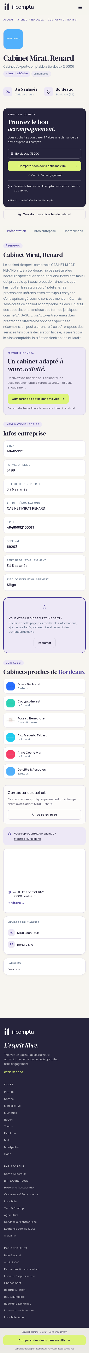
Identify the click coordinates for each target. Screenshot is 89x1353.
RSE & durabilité (14, 1297)
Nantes (9, 1099)
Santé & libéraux (15, 1174)
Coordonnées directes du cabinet (47, 214)
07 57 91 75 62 (13, 1072)
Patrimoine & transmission (21, 1269)
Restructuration (14, 1290)
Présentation (16, 231)
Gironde (22, 19)
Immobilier (10, 1201)
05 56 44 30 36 (47, 815)
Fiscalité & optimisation (19, 1276)
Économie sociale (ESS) (19, 1228)
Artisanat (10, 1235)
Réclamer (44, 643)
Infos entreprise (45, 231)
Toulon (8, 1126)
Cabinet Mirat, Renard (62, 19)
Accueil (8, 19)
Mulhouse (10, 1113)
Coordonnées (73, 231)
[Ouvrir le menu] (80, 7)
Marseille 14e (12, 1106)
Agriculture (11, 1215)
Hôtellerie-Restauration (19, 1187)
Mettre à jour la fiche (27, 839)
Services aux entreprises (20, 1222)
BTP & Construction (17, 1180)
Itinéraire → (16, 903)
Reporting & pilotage (17, 1303)
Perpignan (10, 1133)
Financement (12, 1283)
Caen (7, 1154)
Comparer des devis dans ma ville (36, 399)
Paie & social (12, 1255)
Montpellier (11, 1147)
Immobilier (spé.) (15, 1317)
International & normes (19, 1310)
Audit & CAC (12, 1262)
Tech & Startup (14, 1208)
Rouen (8, 1119)
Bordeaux (37, 19)
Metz (7, 1140)
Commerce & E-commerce (21, 1194)
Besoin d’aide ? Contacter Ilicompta (32, 200)
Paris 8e (9, 1092)
